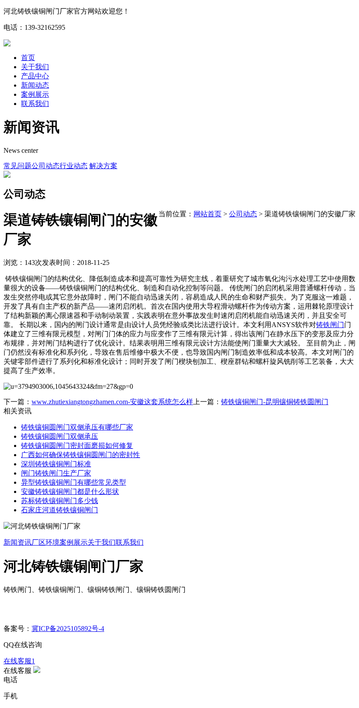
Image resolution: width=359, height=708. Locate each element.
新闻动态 (35, 85)
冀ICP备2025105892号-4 (68, 628)
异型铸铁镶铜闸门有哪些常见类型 (73, 482)
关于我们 (35, 66)
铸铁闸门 (330, 324)
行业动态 (74, 165)
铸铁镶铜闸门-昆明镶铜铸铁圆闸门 (274, 401)
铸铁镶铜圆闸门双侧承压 (59, 436)
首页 (28, 57)
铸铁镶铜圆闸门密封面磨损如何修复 (77, 445)
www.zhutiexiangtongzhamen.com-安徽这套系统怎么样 (112, 401)
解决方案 (103, 165)
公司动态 (46, 165)
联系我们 (35, 103)
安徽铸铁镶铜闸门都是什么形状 (70, 491)
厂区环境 (46, 542)
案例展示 (35, 94)
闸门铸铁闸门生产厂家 (56, 473)
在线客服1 (19, 661)
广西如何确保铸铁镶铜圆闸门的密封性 (80, 454)
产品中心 (35, 76)
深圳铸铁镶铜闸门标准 (56, 464)
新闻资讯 (18, 542)
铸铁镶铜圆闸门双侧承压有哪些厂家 (77, 427)
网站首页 (208, 214)
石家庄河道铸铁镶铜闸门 (59, 510)
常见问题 (18, 165)
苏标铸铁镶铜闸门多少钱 (59, 500)
